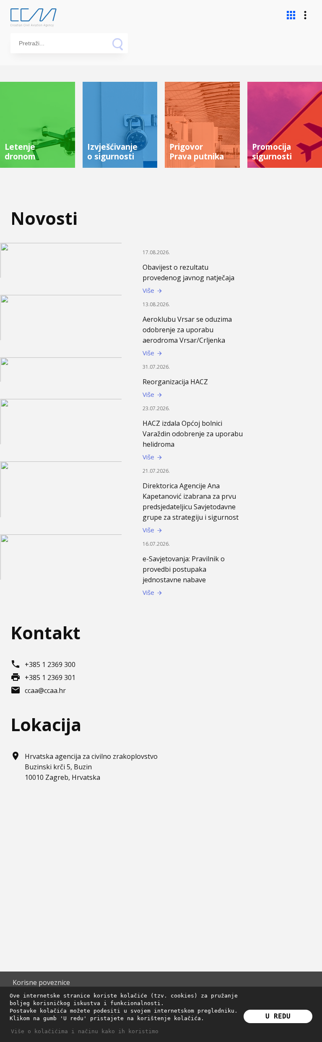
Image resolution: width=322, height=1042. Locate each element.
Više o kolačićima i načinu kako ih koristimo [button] (84, 1031)
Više (153, 290)
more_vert (305, 15)
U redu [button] (278, 1016)
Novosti (44, 218)
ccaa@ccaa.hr (45, 690)
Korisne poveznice (41, 982)
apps (291, 15)
